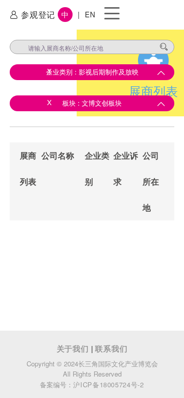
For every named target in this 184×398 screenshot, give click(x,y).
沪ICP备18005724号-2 (108, 384)
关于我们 (74, 348)
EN (90, 14)
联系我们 (111, 348)
